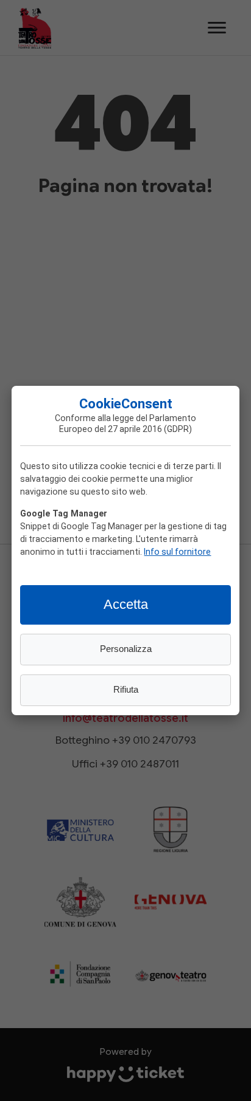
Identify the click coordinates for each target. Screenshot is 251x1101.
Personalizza (126, 649)
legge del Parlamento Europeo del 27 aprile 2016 (127, 423)
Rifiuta (125, 690)
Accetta (126, 604)
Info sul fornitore (177, 551)
